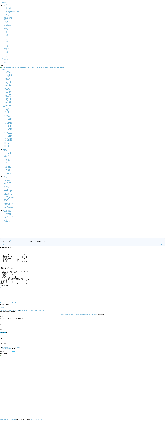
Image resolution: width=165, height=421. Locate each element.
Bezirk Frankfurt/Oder (7, 180)
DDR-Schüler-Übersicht (7, 12)
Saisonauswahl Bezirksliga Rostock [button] (5, 308)
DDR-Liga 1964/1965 (9, 119)
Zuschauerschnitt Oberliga (8, 194)
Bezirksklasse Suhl (8, 173)
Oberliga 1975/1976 (8, 93)
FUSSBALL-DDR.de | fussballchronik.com (36, 419)
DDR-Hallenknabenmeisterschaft (10, 16)
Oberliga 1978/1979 (8, 95)
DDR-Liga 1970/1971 (9, 124)
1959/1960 (7, 30)
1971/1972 (7, 41)
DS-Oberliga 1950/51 (9, 72)
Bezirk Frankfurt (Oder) (9, 167)
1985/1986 (7, 53)
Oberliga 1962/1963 (8, 82)
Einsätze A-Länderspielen (7, 25)
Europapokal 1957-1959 (7, 28)
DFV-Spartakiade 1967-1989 (8, 17)
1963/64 (32, 310)
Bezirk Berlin (7, 175)
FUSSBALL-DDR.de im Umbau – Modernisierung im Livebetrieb (11, 345)
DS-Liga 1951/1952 (8, 108)
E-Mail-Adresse (2, 327)
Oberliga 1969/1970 (8, 87)
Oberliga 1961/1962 (8, 81)
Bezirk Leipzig (8, 170)
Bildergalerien (6, 59)
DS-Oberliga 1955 (8, 76)
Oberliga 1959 (8, 79)
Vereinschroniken (8, 213)
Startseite (3, 69)
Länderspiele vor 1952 (7, 21)
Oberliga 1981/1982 (8, 98)
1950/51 (2, 310)
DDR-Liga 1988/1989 (9, 139)
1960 (24, 310)
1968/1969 (7, 38)
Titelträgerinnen (6, 3)
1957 (18, 310)
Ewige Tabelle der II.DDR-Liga (8, 148)
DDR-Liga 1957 (8, 113)
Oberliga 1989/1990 (8, 104)
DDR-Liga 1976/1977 (9, 129)
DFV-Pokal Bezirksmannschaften (9, 207)
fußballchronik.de (8, 420)
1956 (16, 310)
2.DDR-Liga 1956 (6, 143)
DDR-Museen (6, 60)
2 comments (2, 307)
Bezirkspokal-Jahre (6, 206)
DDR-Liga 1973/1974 (9, 127)
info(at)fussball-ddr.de (10, 312)
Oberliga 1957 (8, 77)
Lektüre (5, 61)
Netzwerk (3, 63)
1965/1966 (7, 36)
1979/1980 (7, 47)
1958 (20, 310)
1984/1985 (7, 52)
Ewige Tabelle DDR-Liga (7, 191)
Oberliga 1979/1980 (8, 96)
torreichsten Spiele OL (7, 196)
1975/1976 (7, 44)
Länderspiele (4, 19)
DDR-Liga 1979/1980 (9, 131)
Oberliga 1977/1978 (8, 94)
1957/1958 (7, 29)
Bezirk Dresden (8, 160)
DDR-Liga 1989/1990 (9, 140)
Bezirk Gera (7, 159)
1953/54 (10, 310)
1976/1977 (7, 45)
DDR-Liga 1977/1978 (9, 130)
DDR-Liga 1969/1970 (9, 123)
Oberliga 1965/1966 (8, 84)
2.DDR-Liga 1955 (6, 142)
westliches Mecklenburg (7, 211)
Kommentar (2, 324)
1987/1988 (7, 54)
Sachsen (5, 217)
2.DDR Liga (4, 141)
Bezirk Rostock (8, 163)
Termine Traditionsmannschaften (6, 348)
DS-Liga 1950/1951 (8, 107)
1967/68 (43, 310)
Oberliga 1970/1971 (8, 89)
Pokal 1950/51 (6, 201)
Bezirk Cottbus (8, 157)
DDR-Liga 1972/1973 (9, 126)
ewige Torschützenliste (7, 192)
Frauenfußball (4, 2)
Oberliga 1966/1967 (8, 85)
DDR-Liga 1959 (8, 114)
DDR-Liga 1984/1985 (9, 136)
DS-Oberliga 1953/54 (9, 74)
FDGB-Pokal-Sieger (7, 199)
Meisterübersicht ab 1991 (9, 218)
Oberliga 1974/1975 (8, 92)
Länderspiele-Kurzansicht (7, 20)
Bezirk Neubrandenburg (9, 152)
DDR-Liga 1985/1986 (9, 137)
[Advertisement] (82, 230)
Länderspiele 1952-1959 (7, 22)
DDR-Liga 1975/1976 (9, 128)
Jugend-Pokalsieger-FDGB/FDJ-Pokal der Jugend (12, 11)
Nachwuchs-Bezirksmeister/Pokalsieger (9, 18)
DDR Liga (3, 106)
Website (1, 329)
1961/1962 (7, 33)
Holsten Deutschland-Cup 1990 (8, 203)
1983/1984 (7, 51)
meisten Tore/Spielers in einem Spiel (9, 197)
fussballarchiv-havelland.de (28, 420)
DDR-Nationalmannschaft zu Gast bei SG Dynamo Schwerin (10, 347)
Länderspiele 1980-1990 (7, 24)
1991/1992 (7, 57)
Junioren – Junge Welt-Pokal (9, 8)
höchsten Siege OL (6, 195)
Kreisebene (3, 176)
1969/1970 (7, 39)
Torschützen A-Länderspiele (7, 26)
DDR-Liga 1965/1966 (9, 120)
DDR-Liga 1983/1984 (9, 135)
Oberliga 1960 (8, 80)
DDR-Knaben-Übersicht (7, 15)
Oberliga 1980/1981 (8, 97)
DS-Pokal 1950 (6, 200)
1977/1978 (7, 46)
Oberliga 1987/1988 (8, 103)
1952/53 (7, 310)
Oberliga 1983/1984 (8, 100)
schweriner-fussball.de (15, 420)
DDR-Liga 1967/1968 (9, 121)
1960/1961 (7, 32)
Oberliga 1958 (8, 78)
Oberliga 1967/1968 (8, 86)
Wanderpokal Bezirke (8, 9)
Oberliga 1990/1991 (8, 105)
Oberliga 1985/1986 (8, 101)
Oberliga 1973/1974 (8, 91)
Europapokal (4, 27)
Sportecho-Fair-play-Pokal (8, 198)
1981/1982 (7, 50)
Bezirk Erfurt (7, 158)
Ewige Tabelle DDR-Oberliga (8, 189)
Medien (3, 58)
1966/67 (162, 244)
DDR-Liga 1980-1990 (7, 132)
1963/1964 (7, 34)
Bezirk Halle (7, 155)
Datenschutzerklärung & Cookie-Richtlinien (10, 419)
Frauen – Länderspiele (7, 4)
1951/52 (4, 310)
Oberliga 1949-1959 (6, 70)
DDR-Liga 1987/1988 (9, 138)
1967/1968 (7, 37)
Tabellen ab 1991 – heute (9, 212)
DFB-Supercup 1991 (7, 202)
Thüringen (5, 220)
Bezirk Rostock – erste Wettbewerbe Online (10, 302)
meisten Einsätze (6, 193)
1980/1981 (7, 49)
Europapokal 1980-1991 (7, 48)
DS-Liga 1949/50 (8, 71)
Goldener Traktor (6, 208)
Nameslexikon (6, 62)
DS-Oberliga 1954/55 (9, 75)
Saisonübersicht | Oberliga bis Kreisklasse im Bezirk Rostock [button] (8, 309)
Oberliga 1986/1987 (8, 102)
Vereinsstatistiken (8, 214)
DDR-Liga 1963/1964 (9, 118)
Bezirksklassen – (6, 162)
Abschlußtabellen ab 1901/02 (10, 216)
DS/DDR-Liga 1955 (8, 111)
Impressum (1, 419)
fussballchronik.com (3, 420)
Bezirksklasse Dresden (9, 172)
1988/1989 (7, 55)
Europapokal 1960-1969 (7, 31)
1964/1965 (7, 35)
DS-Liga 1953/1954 (8, 110)
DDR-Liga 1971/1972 (9, 125)
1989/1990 (7, 56)
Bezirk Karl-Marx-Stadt (9, 174)
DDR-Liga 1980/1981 (9, 133)
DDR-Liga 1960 (8, 116)
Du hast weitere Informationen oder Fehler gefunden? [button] (7, 311)
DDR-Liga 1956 (8, 112)
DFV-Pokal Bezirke (8, 14)
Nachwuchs (3, 5)
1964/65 (3, 244)
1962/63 (29, 310)
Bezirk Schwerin (8, 151)
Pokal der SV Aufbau (7, 209)
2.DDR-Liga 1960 (6, 146)
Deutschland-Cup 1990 (7, 204)
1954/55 (12, 310)
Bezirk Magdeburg (8, 153)
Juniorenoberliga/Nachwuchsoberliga (11, 7)
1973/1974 (7, 43)
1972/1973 (7, 42)
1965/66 (37, 310)
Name (1, 326)
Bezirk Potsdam (8, 154)
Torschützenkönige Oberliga (8, 190)
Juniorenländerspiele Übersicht (8, 6)
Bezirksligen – (6, 150)
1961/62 (26, 310)
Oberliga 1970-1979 (6, 88)
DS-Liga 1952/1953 (8, 109)
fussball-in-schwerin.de (21, 420)
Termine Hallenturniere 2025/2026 (6, 346)
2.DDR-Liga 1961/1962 (7, 147)
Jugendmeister (7, 10)
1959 (22, 310)
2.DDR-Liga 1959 (6, 145)
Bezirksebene (4, 149)
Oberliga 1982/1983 (8, 99)
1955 (15, 310)
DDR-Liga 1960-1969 (7, 115)
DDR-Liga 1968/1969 (9, 122)
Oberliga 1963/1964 (8, 83)
